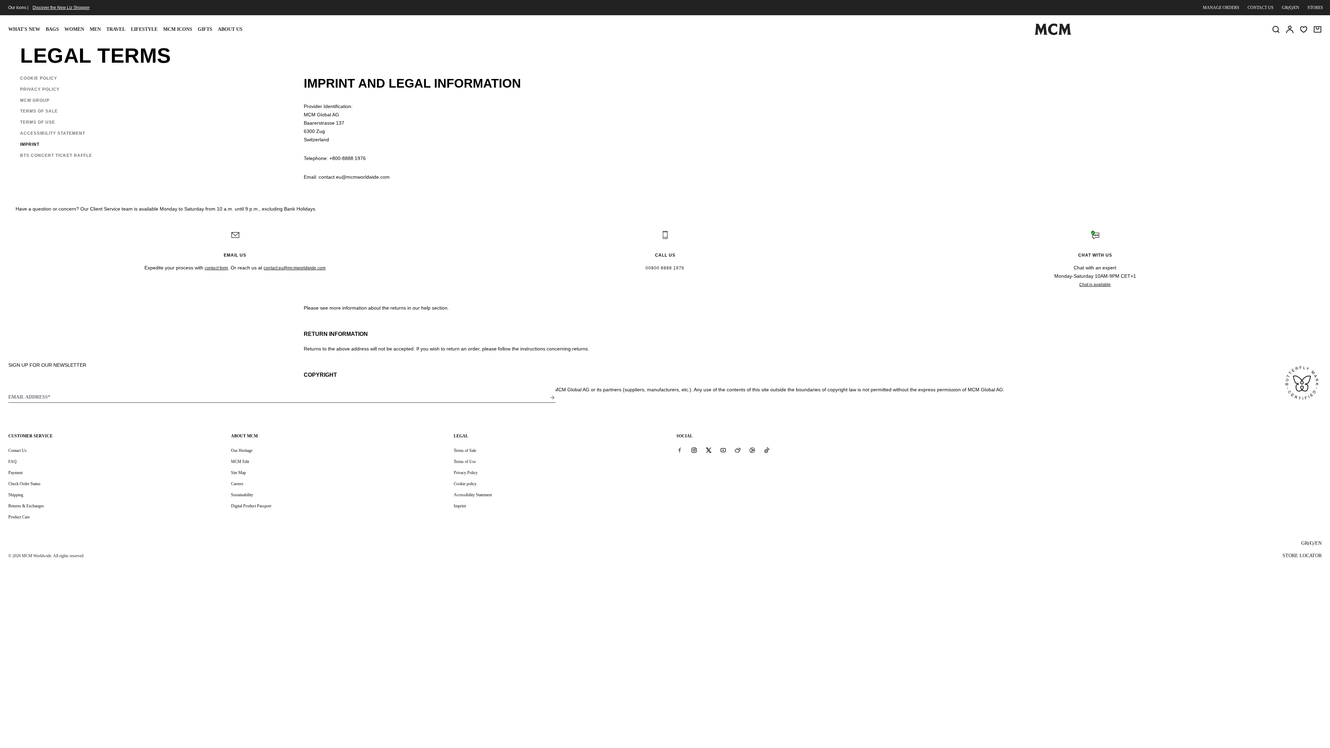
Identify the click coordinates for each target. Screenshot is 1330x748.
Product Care (19, 517)
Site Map (238, 472)
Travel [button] (115, 29)
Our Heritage (241, 450)
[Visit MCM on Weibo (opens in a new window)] (738, 450)
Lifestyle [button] (144, 29)
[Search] (1276, 29)
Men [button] (95, 29)
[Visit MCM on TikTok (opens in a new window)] (767, 450)
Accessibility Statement (473, 494)
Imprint (460, 506)
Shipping (15, 494)
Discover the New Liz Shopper (61, 7)
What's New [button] (24, 29)
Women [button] (74, 29)
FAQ (12, 461)
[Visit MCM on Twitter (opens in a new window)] (709, 450)
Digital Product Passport (251, 506)
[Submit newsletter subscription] (552, 397)
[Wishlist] (1304, 29)
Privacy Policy (466, 472)
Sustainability (242, 494)
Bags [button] (52, 29)
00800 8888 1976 (665, 268)
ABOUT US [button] (230, 29)
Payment (15, 472)
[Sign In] (1290, 29)
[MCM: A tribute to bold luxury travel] (1053, 33)
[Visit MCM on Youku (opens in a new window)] (752, 450)
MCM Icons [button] (177, 29)
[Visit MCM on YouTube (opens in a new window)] (723, 450)
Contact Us (17, 450)
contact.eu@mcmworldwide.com (295, 268)
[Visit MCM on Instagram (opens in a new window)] (694, 450)
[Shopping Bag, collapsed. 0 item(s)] (1317, 29)
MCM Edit (240, 461)
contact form (216, 268)
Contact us (1261, 7)
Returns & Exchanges (26, 506)
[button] (40, 78)
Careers (237, 483)
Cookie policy (465, 483)
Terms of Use (465, 461)
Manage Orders (1221, 7)
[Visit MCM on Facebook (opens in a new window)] (679, 450)
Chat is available (1095, 284)
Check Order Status (24, 483)
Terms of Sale (465, 450)
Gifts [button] (205, 29)
